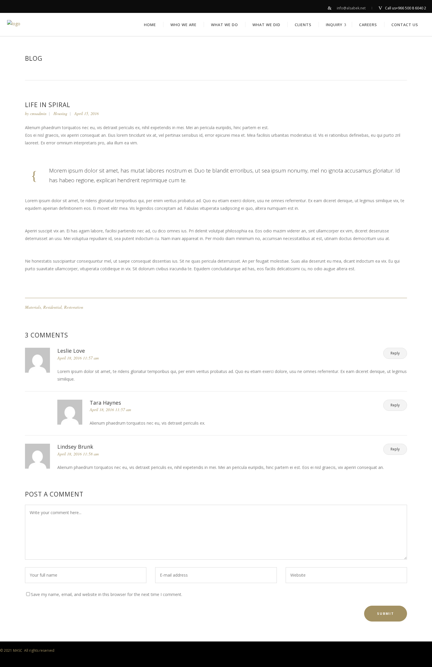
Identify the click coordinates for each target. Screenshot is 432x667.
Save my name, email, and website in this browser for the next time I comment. (106, 594)
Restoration (73, 307)
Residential (52, 307)
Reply (395, 353)
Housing (60, 113)
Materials (33, 307)
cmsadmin (38, 113)
